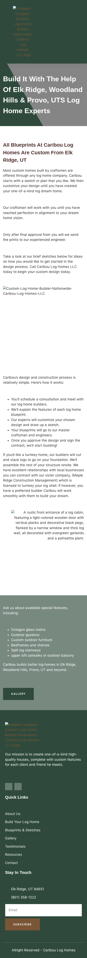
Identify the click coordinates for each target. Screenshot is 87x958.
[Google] (18, 786)
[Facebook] (8, 786)
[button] (79, 31)
